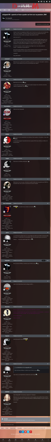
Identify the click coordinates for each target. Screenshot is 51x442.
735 (7, 194)
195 (7, 406)
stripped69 (9, 18)
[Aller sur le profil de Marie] (7, 85)
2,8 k (8, 296)
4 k (7, 247)
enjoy (7, 179)
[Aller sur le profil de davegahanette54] (7, 287)
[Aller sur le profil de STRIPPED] (7, 397)
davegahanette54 (7, 281)
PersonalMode (7, 106)
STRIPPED (7, 391)
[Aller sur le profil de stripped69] (3, 18)
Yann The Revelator (7, 203)
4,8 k (8, 350)
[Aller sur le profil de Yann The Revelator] (7, 209)
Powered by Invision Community (25, 436)
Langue (21, 434)
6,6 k (8, 218)
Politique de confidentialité (29, 434)
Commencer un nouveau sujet (43, 24)
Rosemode (7, 306)
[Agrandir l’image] (24, 82)
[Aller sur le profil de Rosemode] (7, 312)
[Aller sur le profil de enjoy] (7, 185)
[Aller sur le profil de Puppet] (7, 164)
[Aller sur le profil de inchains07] (7, 64)
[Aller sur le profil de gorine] (7, 238)
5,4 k (8, 94)
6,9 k (8, 173)
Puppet (7, 158)
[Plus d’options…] (48, 29)
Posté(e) (17, 29)
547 (7, 73)
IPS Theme (13, 434)
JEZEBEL (7, 134)
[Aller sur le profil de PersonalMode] (7, 112)
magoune (7, 335)
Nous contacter (37, 434)
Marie (7, 79)
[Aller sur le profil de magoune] (7, 341)
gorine (7, 232)
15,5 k (7, 121)
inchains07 (7, 58)
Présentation (16, 19)
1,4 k (8, 321)
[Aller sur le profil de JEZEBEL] (7, 140)
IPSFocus (17, 434)
